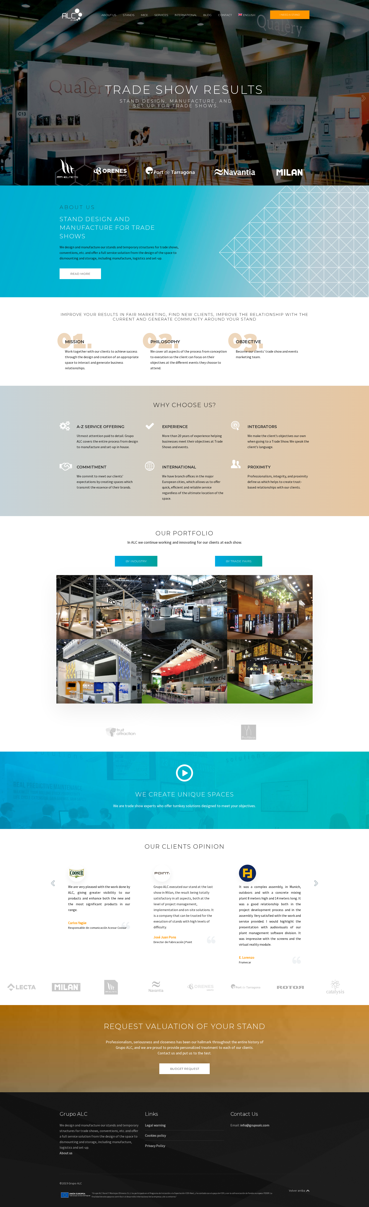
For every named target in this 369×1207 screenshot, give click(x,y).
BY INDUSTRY (136, 561)
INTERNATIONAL (186, 14)
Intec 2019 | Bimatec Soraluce (176, 626)
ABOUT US (108, 14)
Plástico (127, 696)
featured (71, 632)
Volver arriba (297, 1190)
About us (66, 1153)
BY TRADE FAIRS (239, 561)
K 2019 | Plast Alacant (83, 691)
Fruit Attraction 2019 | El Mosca (177, 691)
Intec (184, 632)
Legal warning (155, 1125)
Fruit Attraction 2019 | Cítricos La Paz (268, 691)
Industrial (171, 632)
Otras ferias (117, 632)
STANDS (129, 14)
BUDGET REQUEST (184, 1069)
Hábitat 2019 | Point (82, 626)
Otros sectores (109, 696)
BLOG (207, 14)
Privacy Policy (155, 1146)
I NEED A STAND (290, 14)
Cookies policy (155, 1135)
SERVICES (161, 14)
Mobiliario (99, 632)
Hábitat (85, 632)
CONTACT (225, 14)
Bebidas (263, 626)
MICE (144, 14)
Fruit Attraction (197, 696)
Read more (80, 274)
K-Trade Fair (87, 696)
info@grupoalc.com (254, 1125)
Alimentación (246, 626)
